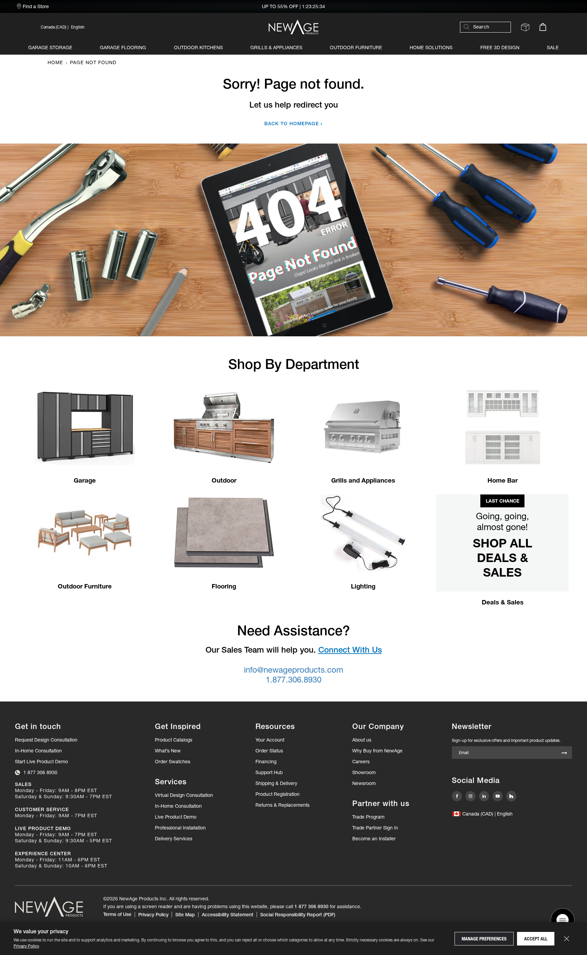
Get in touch (38, 726)
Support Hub (269, 772)
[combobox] (488, 27)
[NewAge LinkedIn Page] (484, 796)
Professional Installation (180, 828)
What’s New (168, 751)
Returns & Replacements (282, 805)
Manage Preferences (484, 939)
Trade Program (368, 817)
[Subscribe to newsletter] (564, 753)
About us (361, 740)
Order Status (269, 751)
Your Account (269, 740)
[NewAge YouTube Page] (498, 796)
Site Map (185, 915)
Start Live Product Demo (41, 762)
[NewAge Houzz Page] (511, 796)
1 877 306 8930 (311, 906)
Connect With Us (350, 650)
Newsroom (364, 783)
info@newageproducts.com (293, 670)
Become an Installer (374, 839)
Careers (361, 762)
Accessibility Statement (227, 915)
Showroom (364, 772)
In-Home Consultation (38, 751)
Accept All (535, 939)
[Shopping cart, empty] (542, 27)
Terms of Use (117, 914)
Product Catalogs (173, 740)
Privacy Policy (26, 946)
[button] (116, 27)
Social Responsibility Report (297, 915)
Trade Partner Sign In (375, 827)
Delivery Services (173, 839)
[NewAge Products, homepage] (293, 27)
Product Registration (277, 794)
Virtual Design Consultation (184, 795)
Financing (266, 762)
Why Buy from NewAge (377, 751)
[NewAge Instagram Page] (470, 796)
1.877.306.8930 (293, 680)
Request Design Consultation (46, 740)
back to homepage (291, 123)
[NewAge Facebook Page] (457, 796)
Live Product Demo (175, 817)
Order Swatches (172, 762)
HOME (55, 62)
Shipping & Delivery (276, 783)
